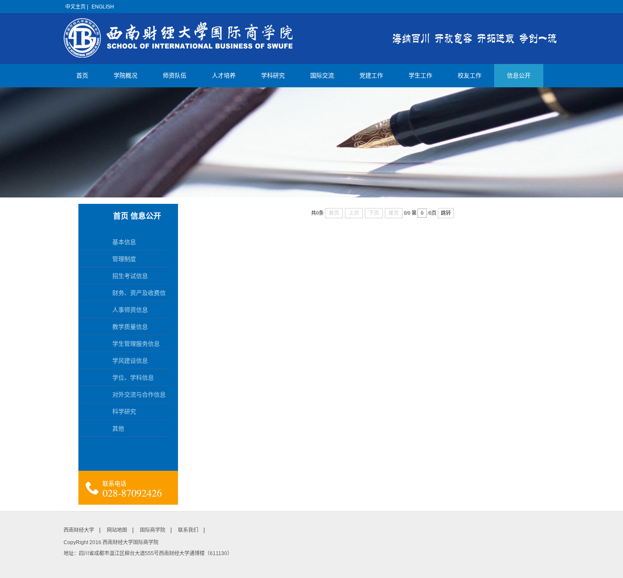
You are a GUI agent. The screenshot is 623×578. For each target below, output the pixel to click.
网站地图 (117, 530)
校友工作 (469, 75)
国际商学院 (152, 530)
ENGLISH (103, 7)
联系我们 (188, 530)
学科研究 (273, 75)
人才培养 (224, 75)
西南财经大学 (79, 530)
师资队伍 (174, 75)
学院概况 (125, 75)
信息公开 (519, 75)
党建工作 (371, 75)
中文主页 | (76, 7)
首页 (82, 75)
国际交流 (322, 75)
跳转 (446, 213)
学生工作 (420, 75)
